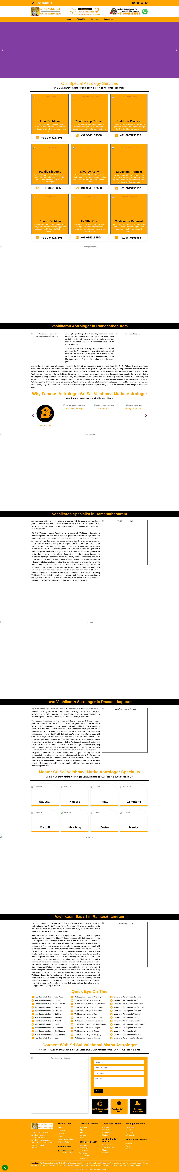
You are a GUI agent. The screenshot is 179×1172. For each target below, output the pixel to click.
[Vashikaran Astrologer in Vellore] (111, 1031)
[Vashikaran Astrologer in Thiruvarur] (111, 1028)
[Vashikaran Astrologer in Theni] (111, 1000)
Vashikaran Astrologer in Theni (125, 1000)
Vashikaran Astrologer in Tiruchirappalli (129, 1007)
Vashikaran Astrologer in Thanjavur (127, 997)
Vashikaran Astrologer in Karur (47, 1038)
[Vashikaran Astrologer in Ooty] (72, 1014)
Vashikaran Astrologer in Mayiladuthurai (89, 1004)
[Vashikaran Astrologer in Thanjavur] (111, 997)
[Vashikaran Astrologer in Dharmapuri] (32, 1017)
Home (68, 19)
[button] (2, 50)
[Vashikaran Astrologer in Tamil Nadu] (32, 997)
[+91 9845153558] (33, 2)
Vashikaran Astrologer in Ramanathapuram (90, 1024)
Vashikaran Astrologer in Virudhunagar (128, 1038)
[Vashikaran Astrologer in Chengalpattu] (32, 1004)
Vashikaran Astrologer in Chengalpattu (50, 1004)
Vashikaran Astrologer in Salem (86, 1031)
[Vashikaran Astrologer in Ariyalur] (32, 1000)
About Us (81, 19)
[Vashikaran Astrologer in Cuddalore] (32, 1014)
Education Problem (129, 171)
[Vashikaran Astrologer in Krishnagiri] (72, 997)
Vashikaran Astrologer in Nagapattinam (89, 1007)
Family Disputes (50, 171)
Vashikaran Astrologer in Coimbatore (49, 1011)
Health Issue (89, 221)
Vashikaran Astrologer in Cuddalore (48, 1014)
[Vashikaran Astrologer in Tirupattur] (111, 1014)
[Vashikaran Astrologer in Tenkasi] (72, 1038)
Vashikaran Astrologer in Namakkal (88, 1011)
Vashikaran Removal (129, 221)
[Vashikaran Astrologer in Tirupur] (111, 1017)
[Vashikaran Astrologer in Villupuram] (111, 1034)
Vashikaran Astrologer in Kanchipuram (50, 1031)
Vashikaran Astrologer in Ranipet (87, 1028)
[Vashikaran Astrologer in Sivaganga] (72, 1034)
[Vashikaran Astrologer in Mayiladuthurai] (72, 1004)
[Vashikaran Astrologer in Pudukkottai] (72, 1021)
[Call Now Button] (5, 1167)
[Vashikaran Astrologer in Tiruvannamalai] (111, 1024)
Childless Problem (128, 121)
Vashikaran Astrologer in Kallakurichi (49, 1028)
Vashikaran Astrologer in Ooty (86, 1014)
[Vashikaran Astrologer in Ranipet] (72, 1028)
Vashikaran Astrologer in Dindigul (48, 1021)
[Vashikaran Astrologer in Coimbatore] (32, 1011)
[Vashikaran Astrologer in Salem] (72, 1031)
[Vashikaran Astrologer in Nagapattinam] (72, 1007)
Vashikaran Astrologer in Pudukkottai (88, 1021)
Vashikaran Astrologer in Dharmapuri (49, 1017)
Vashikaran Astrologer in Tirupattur (127, 1014)
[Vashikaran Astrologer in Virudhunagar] (111, 1038)
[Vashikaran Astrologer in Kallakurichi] (32, 1028)
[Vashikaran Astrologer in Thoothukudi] (111, 1004)
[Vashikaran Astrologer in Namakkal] (72, 1011)
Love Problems (50, 121)
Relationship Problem (89, 121)
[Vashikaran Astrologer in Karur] (32, 1038)
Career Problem (50, 221)
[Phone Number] (59, 1151)
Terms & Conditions (66, 1139)
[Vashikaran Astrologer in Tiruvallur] (111, 1021)
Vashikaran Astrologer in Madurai (87, 1000)
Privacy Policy (64, 1142)
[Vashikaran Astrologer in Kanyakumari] (32, 1034)
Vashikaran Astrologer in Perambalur (88, 1017)
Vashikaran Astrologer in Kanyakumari (50, 1035)
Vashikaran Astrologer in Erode (47, 1024)
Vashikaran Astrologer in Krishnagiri (88, 997)
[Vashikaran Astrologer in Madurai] (72, 1000)
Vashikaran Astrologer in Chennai (48, 1007)
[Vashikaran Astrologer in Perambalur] (72, 1017)
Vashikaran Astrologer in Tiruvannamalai (129, 1024)
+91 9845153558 (44, 3)
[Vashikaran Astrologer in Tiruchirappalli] (111, 1007)
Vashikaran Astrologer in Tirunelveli (127, 1011)
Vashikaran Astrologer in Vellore (126, 1031)
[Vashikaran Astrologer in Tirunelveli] (111, 1011)
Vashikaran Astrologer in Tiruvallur (127, 1021)
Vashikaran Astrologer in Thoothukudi (128, 1004)
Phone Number (67, 1150)
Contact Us (108, 19)
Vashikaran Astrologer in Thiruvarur (127, 1028)
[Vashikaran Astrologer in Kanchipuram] (32, 1031)
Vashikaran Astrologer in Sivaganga (88, 1035)
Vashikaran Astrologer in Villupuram (127, 1035)
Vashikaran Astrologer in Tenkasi (87, 1038)
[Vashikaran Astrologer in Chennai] (32, 1007)
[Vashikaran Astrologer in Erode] (32, 1024)
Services (94, 19)
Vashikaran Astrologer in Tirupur (126, 1017)
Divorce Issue (89, 171)
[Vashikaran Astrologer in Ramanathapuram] (72, 1024)
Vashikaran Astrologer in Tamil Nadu (49, 997)
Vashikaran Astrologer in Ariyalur (47, 1000)
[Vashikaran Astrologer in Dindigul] (32, 1021)
